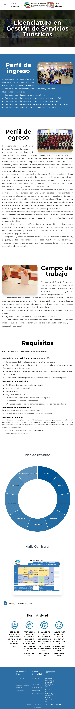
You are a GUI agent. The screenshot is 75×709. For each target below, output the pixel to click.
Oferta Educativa (21, 682)
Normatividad (36, 690)
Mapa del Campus (37, 687)
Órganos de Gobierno (38, 693)
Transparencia (20, 690)
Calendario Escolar (37, 679)
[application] (37, 499)
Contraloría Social (21, 679)
